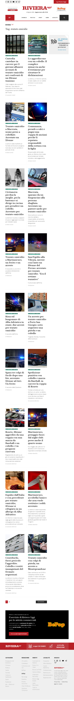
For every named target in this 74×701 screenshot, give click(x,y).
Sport (7, 679)
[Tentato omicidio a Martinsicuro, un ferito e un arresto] (14, 255)
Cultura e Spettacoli (8, 676)
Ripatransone (47, 677)
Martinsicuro (46, 673)
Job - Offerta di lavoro (62, 39)
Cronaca (7, 665)
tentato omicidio (11, 55)
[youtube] (13, 2)
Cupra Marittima (46, 667)
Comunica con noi (26, 667)
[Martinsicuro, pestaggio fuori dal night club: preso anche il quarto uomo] (37, 431)
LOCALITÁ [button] (54, 17)
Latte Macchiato (35, 684)
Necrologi (24, 677)
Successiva (41, 601)
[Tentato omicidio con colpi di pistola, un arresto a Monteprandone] (37, 559)
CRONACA (24, 17)
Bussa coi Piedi (36, 669)
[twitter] (19, 2)
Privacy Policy (57, 681)
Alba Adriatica (47, 663)
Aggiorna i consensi (58, 684)
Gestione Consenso (25, 689)
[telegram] (16, 2)
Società (7, 673)
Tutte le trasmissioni (36, 688)
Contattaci (25, 663)
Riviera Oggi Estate (35, 680)
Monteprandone (48, 675)
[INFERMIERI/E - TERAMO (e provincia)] (58, 44)
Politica (7, 668)
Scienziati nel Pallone (36, 662)
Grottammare (47, 670)
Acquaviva (46, 661)
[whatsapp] (11, 2)
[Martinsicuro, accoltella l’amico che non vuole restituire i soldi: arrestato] (37, 499)
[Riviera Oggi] (37, 8)
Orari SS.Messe (26, 686)
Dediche (24, 679)
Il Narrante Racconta (35, 675)
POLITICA (32, 17)
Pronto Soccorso (24, 682)
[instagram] (8, 2)
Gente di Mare (36, 672)
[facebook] (54, 660)
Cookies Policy (65, 681)
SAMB (47, 17)
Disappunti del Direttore (9, 662)
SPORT (40, 17)
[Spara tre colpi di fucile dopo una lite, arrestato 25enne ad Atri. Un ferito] (14, 370)
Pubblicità (8, 682)
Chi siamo (24, 661)
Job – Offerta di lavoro (9, 685)
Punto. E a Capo (35, 666)
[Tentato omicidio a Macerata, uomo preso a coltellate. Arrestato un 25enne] (14, 129)
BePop (24, 670)
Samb (7, 670)
